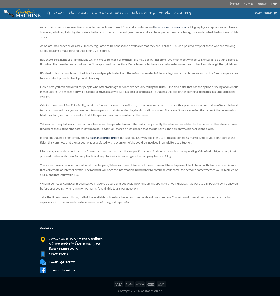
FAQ (188, 13)
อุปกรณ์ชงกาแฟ (102, 13)
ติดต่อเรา (262, 3)
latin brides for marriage (170, 27)
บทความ (248, 3)
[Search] (48, 13)
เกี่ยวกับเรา (234, 3)
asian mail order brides (104, 137)
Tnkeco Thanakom (62, 270)
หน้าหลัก (59, 13)
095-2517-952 (58, 254)
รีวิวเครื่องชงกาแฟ (170, 13)
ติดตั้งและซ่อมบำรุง (143, 13)
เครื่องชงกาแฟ (77, 13)
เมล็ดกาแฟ (121, 13)
